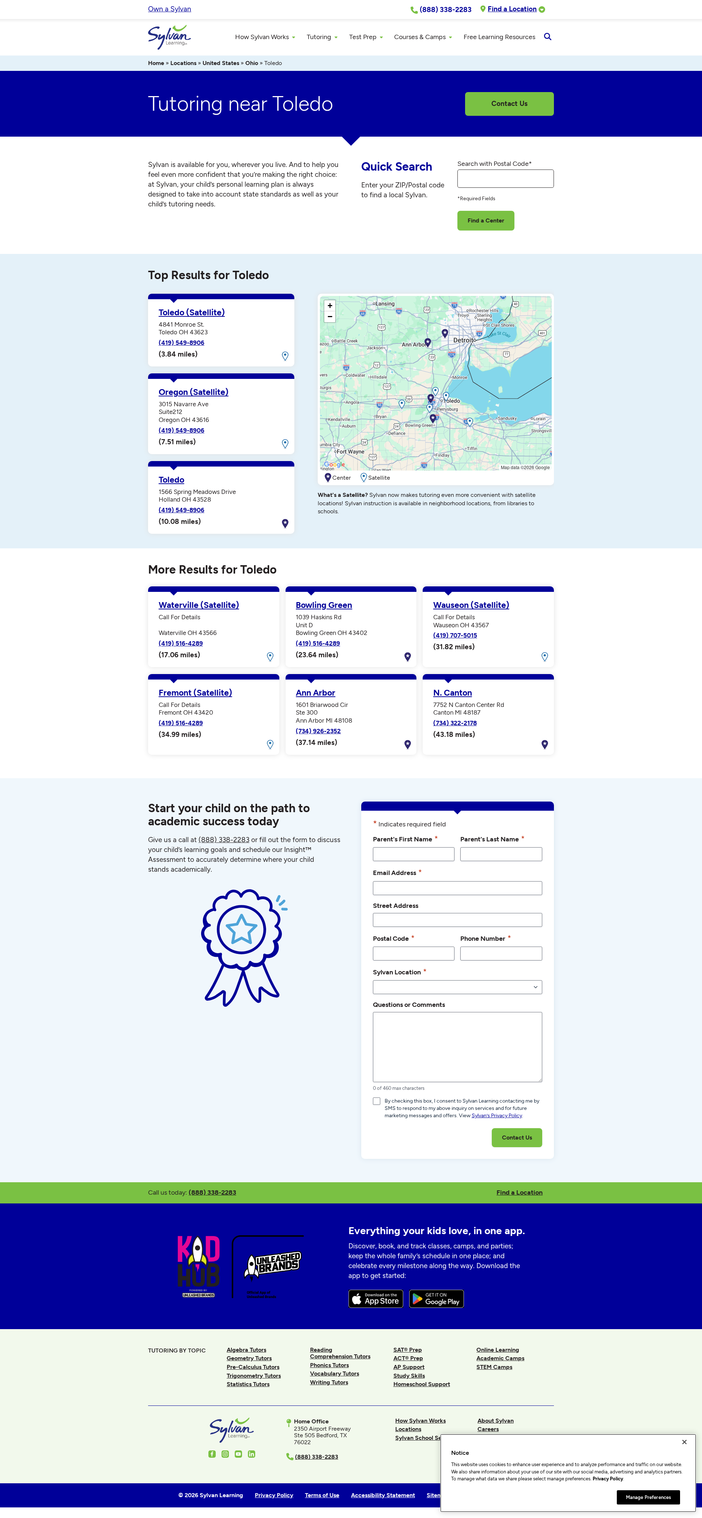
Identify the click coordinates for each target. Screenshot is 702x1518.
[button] (435, 392)
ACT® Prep (408, 1358)
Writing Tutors (329, 1382)
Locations (183, 63)
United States (221, 63)
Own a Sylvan (169, 9)
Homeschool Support (421, 1384)
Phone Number (485, 938)
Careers (488, 1429)
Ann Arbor (315, 693)
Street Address (395, 905)
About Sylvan (496, 1420)
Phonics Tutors (329, 1365)
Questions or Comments (409, 1004)
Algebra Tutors (246, 1349)
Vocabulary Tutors (334, 1373)
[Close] (684, 1442)
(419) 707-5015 (455, 635)
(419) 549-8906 (181, 342)
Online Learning (497, 1349)
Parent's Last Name (492, 838)
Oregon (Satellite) (194, 392)
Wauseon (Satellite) (471, 605)
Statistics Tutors (248, 1384)
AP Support (408, 1366)
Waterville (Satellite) (199, 605)
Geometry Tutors (249, 1358)
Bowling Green (324, 605)
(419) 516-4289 (181, 643)
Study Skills (409, 1375)
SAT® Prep (407, 1349)
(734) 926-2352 (318, 731)
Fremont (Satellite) (195, 693)
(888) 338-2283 (212, 1192)
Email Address (397, 872)
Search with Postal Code (494, 163)
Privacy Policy (608, 1478)
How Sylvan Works (420, 1420)
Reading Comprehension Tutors (340, 1353)
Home (156, 63)
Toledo (171, 480)
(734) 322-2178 (455, 723)
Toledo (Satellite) (192, 312)
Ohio (251, 63)
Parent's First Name (405, 838)
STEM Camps (494, 1366)
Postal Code (394, 938)
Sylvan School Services (426, 1437)
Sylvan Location (400, 971)
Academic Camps (500, 1358)
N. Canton (452, 693)
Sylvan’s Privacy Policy (497, 1115)
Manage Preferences (648, 1497)
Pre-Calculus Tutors (253, 1366)
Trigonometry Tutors (254, 1375)
